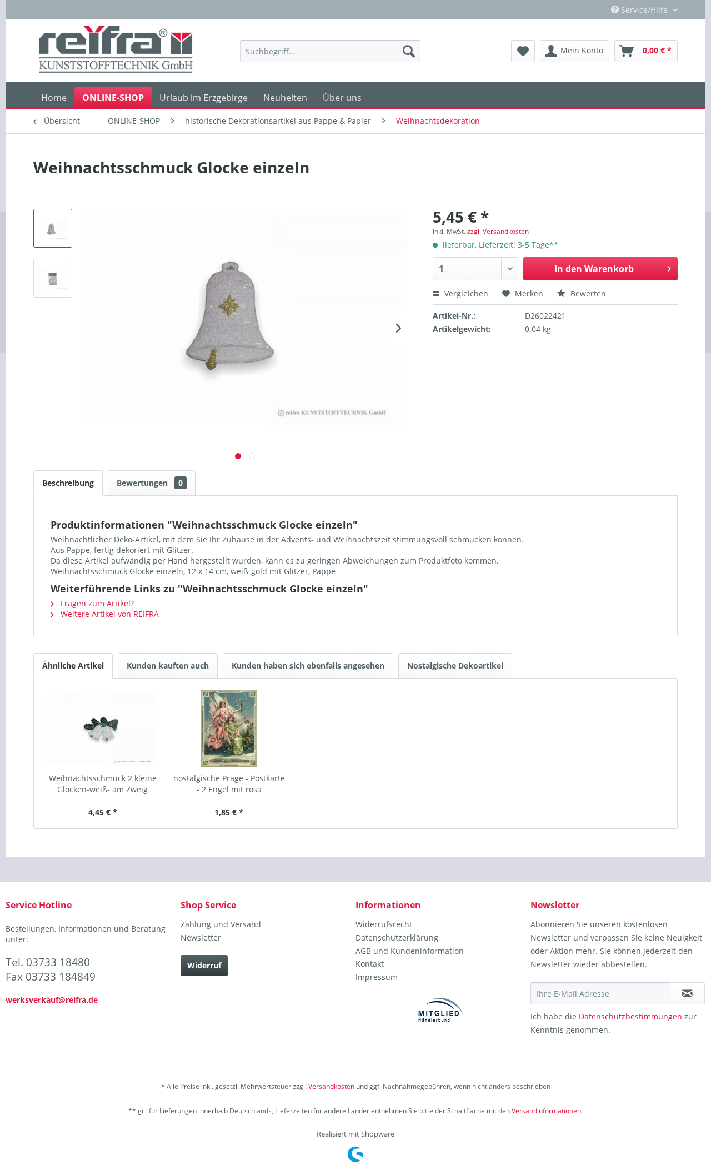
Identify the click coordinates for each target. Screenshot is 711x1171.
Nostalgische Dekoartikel (455, 665)
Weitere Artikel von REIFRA (108, 614)
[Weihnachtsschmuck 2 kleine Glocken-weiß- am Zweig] (103, 728)
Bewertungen (150, 483)
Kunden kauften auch (168, 665)
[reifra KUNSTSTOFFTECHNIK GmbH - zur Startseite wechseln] (116, 51)
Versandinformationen (546, 1110)
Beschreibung (68, 483)
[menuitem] (330, 51)
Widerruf (204, 965)
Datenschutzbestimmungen (630, 1016)
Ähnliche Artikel (73, 665)
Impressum (377, 977)
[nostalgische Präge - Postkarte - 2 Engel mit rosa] (229, 728)
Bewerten (587, 293)
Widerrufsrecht (384, 924)
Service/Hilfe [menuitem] (644, 9)
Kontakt (370, 963)
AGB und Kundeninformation (410, 951)
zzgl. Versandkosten (498, 231)
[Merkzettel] (523, 51)
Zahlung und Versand (221, 924)
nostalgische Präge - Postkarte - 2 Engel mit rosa (229, 784)
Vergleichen (465, 293)
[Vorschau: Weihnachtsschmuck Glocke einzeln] (52, 228)
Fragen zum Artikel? (96, 603)
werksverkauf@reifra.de (52, 999)
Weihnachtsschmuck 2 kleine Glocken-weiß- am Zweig (103, 784)
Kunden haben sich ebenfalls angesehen (308, 665)
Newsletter (201, 937)
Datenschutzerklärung (397, 937)
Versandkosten (331, 1086)
